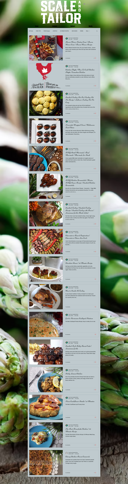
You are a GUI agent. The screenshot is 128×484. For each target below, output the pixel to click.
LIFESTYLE (55, 31)
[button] (97, 31)
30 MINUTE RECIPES (64, 31)
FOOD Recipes (47, 31)
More (87, 31)
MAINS (81, 31)
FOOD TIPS (38, 31)
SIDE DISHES (74, 31)
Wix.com (72, 479)
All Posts (31, 31)
